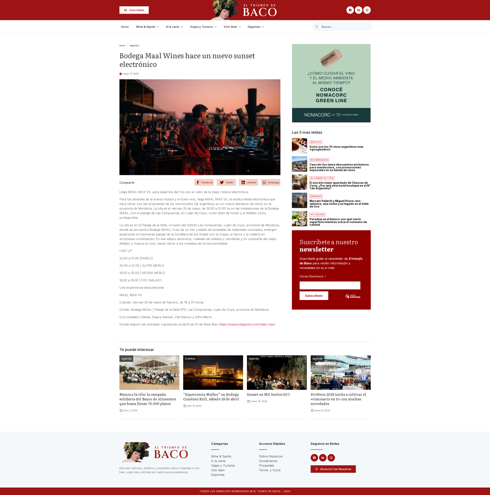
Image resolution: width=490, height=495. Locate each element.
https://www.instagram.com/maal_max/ (247, 324)
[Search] (316, 26)
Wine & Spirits (145, 27)
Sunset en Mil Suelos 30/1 (268, 394)
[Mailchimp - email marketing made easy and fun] (353, 299)
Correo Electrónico (313, 276)
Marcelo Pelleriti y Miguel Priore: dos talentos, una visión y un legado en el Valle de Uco (339, 203)
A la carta (172, 27)
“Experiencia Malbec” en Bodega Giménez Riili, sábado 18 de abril (211, 397)
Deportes (254, 27)
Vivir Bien (230, 27)
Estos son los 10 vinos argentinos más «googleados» (336, 148)
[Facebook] (350, 10)
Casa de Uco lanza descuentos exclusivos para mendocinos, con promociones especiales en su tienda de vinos (339, 167)
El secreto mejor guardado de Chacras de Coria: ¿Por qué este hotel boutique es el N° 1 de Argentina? (340, 185)
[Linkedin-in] (358, 10)
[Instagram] (367, 10)
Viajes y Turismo (201, 27)
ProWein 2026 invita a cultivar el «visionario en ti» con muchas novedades (338, 399)
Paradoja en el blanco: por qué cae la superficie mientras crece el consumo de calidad (338, 221)
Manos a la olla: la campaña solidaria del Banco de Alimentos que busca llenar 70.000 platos (147, 399)
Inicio (125, 27)
